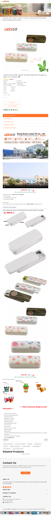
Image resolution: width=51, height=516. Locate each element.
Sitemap (43, 509)
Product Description (10, 115)
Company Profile (9, 124)
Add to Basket (11, 105)
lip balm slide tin (26, 446)
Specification (8, 118)
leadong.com (36, 509)
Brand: (5, 88)
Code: (4, 90)
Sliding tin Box (14, 415)
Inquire (11, 102)
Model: (5, 87)
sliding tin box (38, 444)
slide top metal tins (8, 444)
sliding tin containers (15, 446)
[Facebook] (3, 487)
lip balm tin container (20, 444)
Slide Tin (6, 446)
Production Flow (9, 121)
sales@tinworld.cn (8, 502)
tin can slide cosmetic (18, 448)
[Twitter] (6, 487)
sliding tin (30, 444)
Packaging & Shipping (10, 127)
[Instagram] (10, 487)
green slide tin (7, 448)
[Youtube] (8, 487)
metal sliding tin (36, 446)
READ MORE (25, 472)
